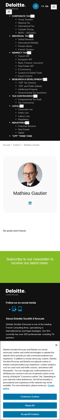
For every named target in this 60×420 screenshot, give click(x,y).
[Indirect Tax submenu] (29, 52)
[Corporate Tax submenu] (32, 16)
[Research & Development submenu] (45, 79)
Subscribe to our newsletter (30, 272)
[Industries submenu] (27, 122)
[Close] (56, 345)
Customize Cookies (30, 396)
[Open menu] (54, 6)
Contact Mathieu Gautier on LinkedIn (30, 203)
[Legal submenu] (21, 106)
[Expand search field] (36, 6)
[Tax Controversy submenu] (35, 96)
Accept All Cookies (30, 414)
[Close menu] (9, 11)
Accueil (6, 144)
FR (42, 6)
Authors (17, 144)
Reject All (29, 405)
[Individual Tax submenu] (31, 36)
